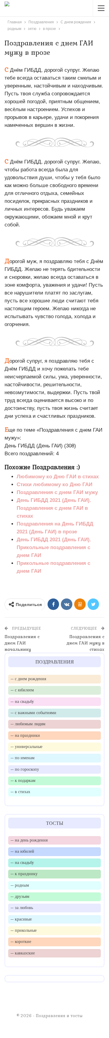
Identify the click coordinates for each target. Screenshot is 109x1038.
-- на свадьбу (22, 701)
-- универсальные (26, 746)
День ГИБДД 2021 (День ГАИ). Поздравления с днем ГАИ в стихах (54, 508)
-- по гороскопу (25, 769)
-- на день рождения (29, 840)
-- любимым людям (28, 723)
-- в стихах (20, 791)
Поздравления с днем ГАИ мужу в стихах (85, 643)
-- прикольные (24, 930)
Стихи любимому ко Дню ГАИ (54, 484)
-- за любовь (22, 907)
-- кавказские (23, 953)
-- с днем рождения (28, 678)
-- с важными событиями (33, 712)
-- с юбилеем (22, 689)
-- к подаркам (23, 780)
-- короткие (21, 941)
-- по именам (23, 757)
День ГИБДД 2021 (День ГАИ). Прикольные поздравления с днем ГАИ (54, 547)
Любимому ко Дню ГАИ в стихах (58, 476)
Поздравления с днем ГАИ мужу (57, 492)
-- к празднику (24, 873)
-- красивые (21, 919)
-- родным (20, 885)
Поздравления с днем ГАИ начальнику (22, 643)
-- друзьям (20, 896)
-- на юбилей (22, 851)
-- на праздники (25, 735)
